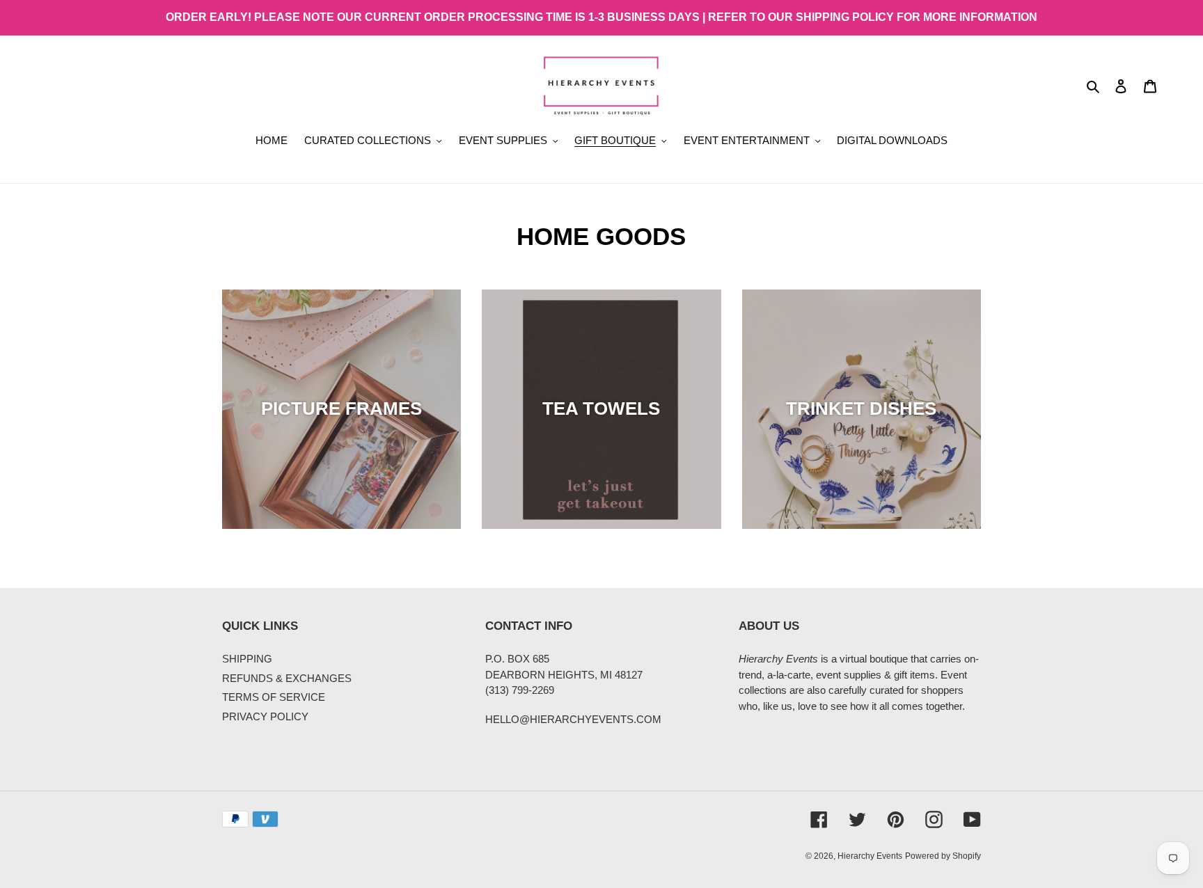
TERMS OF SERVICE (273, 697)
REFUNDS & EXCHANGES (287, 678)
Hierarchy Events (870, 856)
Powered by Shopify (943, 856)
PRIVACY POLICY (265, 716)
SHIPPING (247, 659)
